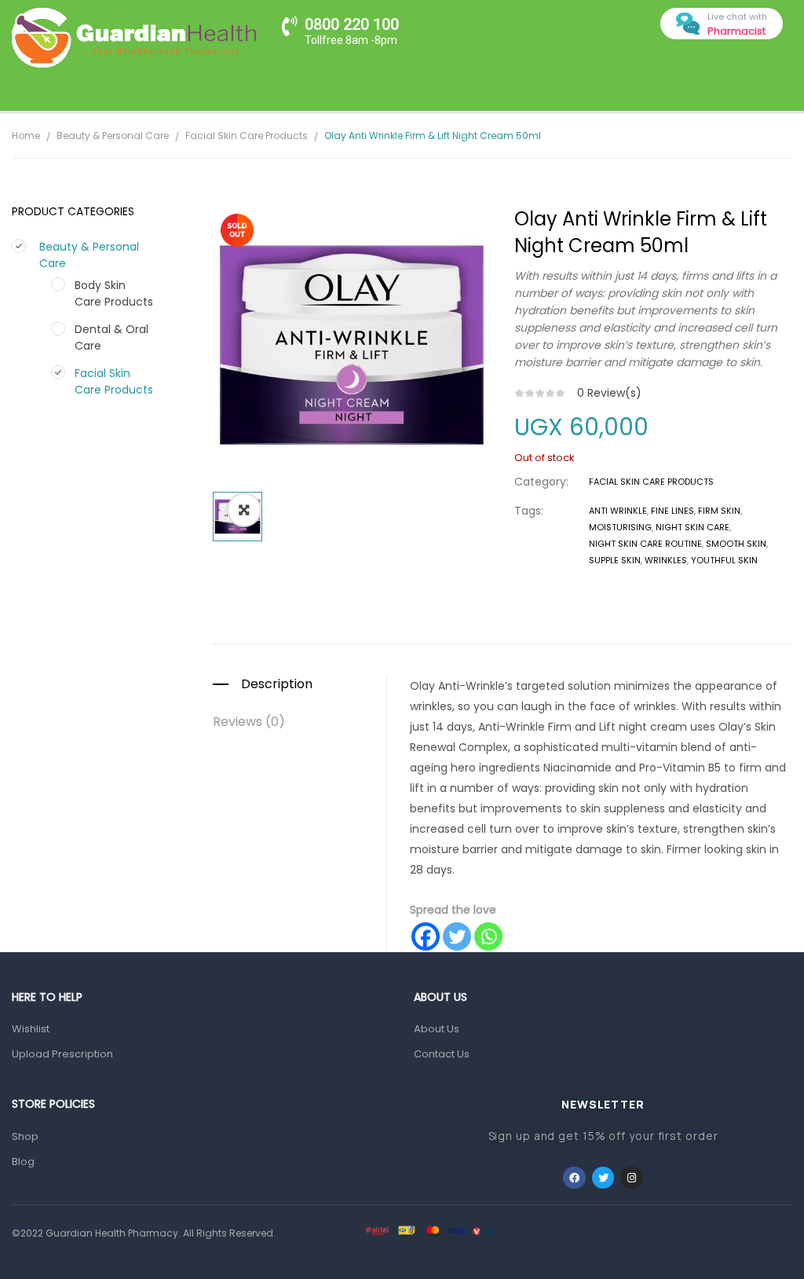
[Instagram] (631, 1178)
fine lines (672, 510)
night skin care (692, 527)
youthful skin (724, 560)
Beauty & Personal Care (113, 135)
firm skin (719, 510)
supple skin (615, 560)
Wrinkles (666, 560)
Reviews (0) (249, 722)
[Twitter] (457, 936)
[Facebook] (425, 936)
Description (276, 684)
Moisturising (620, 527)
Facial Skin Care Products (246, 135)
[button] (244, 510)
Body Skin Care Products (114, 293)
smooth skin (736, 543)
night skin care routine (645, 543)
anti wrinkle (618, 510)
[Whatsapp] (488, 936)
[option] (352, 345)
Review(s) (609, 393)
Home (26, 135)
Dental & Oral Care (111, 337)
